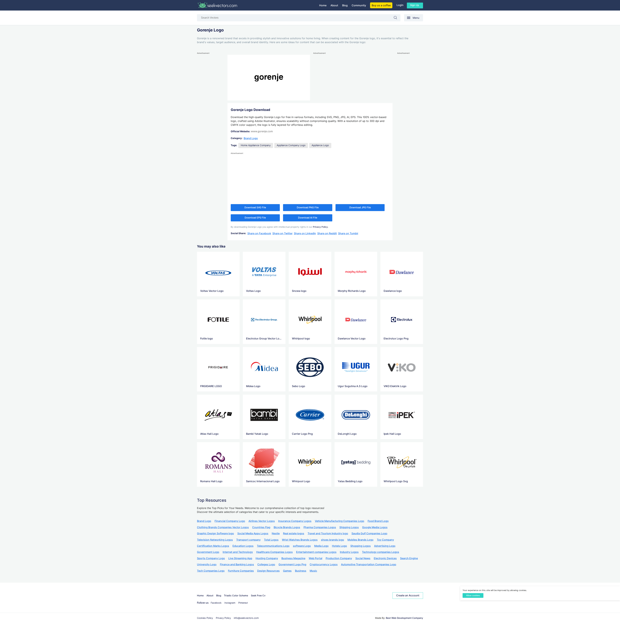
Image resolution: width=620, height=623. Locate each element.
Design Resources (268, 570)
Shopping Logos (360, 545)
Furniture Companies (241, 570)
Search (397, 18)
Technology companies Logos (380, 552)
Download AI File (307, 217)
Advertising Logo (384, 545)
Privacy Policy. (320, 227)
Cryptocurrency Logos (324, 564)
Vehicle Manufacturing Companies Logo (339, 521)
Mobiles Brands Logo (360, 539)
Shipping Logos (349, 527)
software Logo (302, 545)
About (334, 5)
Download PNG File (308, 207)
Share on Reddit (327, 233)
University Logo (207, 564)
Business (300, 570)
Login (400, 5)
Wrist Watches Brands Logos (300, 539)
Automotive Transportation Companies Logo (368, 564)
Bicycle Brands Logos (287, 527)
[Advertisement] (210, 103)
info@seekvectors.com (246, 618)
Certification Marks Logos (213, 545)
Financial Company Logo (230, 521)
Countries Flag (261, 527)
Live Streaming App (240, 558)
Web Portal (315, 558)
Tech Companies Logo (211, 570)
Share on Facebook (259, 233)
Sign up (414, 5)
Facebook (216, 602)
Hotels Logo (339, 545)
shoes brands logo (332, 539)
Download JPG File (360, 207)
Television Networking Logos (215, 539)
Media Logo (321, 545)
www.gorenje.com (262, 131)
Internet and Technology (238, 552)
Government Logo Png (292, 564)
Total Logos (271, 539)
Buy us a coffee (381, 5)
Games (287, 570)
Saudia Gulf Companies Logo (369, 533)
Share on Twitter (282, 233)
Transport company (248, 539)
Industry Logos (349, 552)
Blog (345, 5)
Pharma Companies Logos (320, 527)
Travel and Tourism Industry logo (328, 533)
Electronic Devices (385, 558)
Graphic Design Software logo (215, 533)
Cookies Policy (205, 618)
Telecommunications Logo (273, 545)
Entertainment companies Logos (316, 552)
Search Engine (409, 558)
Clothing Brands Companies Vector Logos (223, 527)
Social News (362, 558)
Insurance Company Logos (294, 521)
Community (359, 5)
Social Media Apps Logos (252, 533)
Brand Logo (251, 138)
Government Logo (208, 552)
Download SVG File (255, 207)
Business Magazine (293, 558)
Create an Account (407, 595)
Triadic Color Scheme (236, 595)
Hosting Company (267, 558)
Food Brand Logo (378, 521)
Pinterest (243, 602)
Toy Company (385, 539)
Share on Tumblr (348, 233)
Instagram (229, 602)
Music (313, 570)
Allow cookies (473, 595)
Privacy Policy (223, 618)
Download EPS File (255, 217)
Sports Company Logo (211, 558)
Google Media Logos (375, 527)
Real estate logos (293, 533)
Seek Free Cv (258, 595)
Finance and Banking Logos (237, 564)
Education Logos (242, 545)
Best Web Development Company (404, 618)
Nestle (276, 533)
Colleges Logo (266, 564)
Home (322, 5)
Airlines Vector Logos (261, 521)
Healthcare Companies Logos (274, 552)
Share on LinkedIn (305, 233)
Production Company (339, 558)
